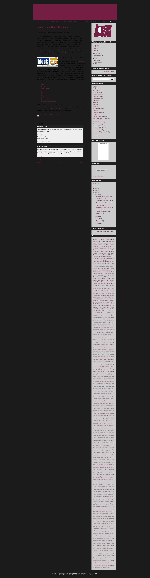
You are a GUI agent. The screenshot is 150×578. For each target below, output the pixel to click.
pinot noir (105, 241)
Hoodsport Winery (110, 435)
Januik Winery (105, 442)
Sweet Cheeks (96, 305)
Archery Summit (104, 373)
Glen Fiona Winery (97, 425)
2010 (96, 186)
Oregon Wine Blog (97, 476)
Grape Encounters (106, 332)
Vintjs (106, 531)
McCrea (102, 460)
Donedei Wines (100, 325)
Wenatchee (111, 536)
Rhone (94, 344)
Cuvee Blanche (96, 403)
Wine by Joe (96, 543)
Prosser (98, 342)
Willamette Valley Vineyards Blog (101, 132)
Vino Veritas (102, 531)
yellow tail (100, 364)
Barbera (99, 315)
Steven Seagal (105, 349)
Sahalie (109, 496)
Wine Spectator (104, 541)
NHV (102, 465)
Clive (104, 393)
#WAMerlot (100, 310)
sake (113, 558)
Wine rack (95, 359)
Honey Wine (104, 435)
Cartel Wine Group (97, 386)
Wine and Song (111, 541)
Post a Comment (41, 160)
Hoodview (95, 437)
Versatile (107, 530)
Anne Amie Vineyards (108, 371)
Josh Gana (96, 52)
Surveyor (95, 514)
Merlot (94, 271)
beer (42, 114)
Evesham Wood (108, 416)
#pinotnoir (104, 364)
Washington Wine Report (99, 128)
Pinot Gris (108, 246)
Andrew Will (111, 369)
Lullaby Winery (96, 455)
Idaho (97, 248)
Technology (105, 516)
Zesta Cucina (102, 546)
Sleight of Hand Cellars (105, 346)
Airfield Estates (106, 276)
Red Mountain (110, 244)
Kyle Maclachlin (96, 450)
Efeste (102, 415)
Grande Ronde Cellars (106, 427)
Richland (101, 492)
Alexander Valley (110, 312)
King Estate (44, 96)
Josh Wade (112, 443)
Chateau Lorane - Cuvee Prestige (104, 203)
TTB (102, 305)
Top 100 (108, 523)
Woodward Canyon (102, 359)
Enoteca (95, 329)
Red (110, 489)
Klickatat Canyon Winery (101, 449)
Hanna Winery (108, 430)
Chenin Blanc (96, 320)
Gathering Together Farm (105, 260)
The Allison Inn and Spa (101, 518)
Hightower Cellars (106, 334)
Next (108, 339)
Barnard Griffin (41, 52)
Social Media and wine (101, 508)
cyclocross (95, 553)
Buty (113, 383)
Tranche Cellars (96, 352)
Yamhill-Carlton (97, 308)
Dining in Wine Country (70, 21)
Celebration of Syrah (102, 319)
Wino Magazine (107, 543)
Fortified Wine (96, 295)
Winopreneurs (96, 135)
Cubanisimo (111, 401)
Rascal (94, 489)
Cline (102, 393)
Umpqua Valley (101, 354)
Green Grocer (104, 428)
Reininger (95, 491)
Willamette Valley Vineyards (48, 101)
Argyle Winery (111, 373)
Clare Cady (96, 48)
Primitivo (95, 486)
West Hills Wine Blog (98, 130)
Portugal (112, 484)
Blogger (96, 573)
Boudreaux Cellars (110, 315)
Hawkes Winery (96, 433)
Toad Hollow (103, 523)
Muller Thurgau (106, 302)
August (98, 223)
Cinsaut (98, 393)
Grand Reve (103, 295)
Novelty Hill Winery (110, 469)
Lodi (104, 454)
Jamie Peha (99, 442)
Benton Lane (96, 379)
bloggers (99, 550)
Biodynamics (103, 315)
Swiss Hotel (99, 514)
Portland (112, 283)
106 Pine (108, 364)
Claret (101, 320)
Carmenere (108, 384)
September (99, 221)
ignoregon (95, 106)
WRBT (94, 533)
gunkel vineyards (104, 557)
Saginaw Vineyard (104, 496)
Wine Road (98, 541)
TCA (94, 516)
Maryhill (106, 337)
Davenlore (103, 405)
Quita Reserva (96, 487)
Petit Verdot (111, 479)
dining (100, 241)
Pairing (112, 302)
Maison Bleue (100, 457)
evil (103, 555)
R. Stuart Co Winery (104, 487)
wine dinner (99, 276)
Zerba (94, 276)
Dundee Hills (105, 268)
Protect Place (103, 342)
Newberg (97, 339)
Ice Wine (112, 334)
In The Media (94, 21)
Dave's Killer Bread (110, 403)
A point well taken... (101, 205)
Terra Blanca (100, 246)
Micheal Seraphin (97, 62)
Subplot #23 (111, 513)
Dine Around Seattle (106, 406)
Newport (95, 253)
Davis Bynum (108, 405)
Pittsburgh (100, 482)
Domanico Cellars (108, 410)
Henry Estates (111, 433)
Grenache (108, 295)
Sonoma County (102, 254)
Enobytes (95, 104)
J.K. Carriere (109, 440)
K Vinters (106, 298)
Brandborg (109, 381)
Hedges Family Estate (102, 297)
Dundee (95, 280)
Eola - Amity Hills (106, 293)
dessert (94, 362)
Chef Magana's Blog (98, 94)
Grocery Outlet (96, 430)
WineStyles (101, 543)
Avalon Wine (96, 90)
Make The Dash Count (109, 457)
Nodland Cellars (103, 469)
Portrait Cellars (107, 484)
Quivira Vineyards (110, 342)
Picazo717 (99, 271)
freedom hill (98, 362)
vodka (103, 565)
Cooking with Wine (110, 396)
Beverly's (112, 379)
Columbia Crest (45, 88)
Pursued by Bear (103, 486)
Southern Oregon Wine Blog (100, 116)
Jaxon (110, 442)
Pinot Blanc (95, 481)
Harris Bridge (96, 281)
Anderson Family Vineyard (98, 314)
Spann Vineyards (110, 509)
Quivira (95, 303)
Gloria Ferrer (108, 330)
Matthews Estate (96, 460)
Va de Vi (107, 528)
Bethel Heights (107, 379)
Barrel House (104, 376)
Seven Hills (108, 501)
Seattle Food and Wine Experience (105, 303)
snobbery (104, 560)
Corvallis (107, 258)
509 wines (103, 312)
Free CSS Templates (91, 574)
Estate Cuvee (106, 415)
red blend (111, 251)
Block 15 (81, 61)
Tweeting (109, 352)
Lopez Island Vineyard (109, 454)
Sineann (102, 504)
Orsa (113, 476)
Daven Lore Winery (97, 405)
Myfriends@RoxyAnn (98, 108)
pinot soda (104, 558)
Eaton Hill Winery (110, 413)
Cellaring (109, 386)
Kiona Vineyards (101, 261)
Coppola (95, 398)
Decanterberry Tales (98, 98)
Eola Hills (51, 52)
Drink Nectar (96, 100)
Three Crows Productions (102, 521)
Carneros (112, 384)
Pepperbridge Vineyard (104, 479)
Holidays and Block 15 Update (52, 27)
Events (95, 241)
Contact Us (104, 21)
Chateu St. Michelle (110, 319)
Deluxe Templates (63, 574)
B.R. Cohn (95, 315)
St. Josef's (106, 511)
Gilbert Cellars (96, 270)
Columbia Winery (102, 322)
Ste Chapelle (64, 52)
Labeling (105, 335)
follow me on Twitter (109, 71)
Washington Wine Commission (106, 275)
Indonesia (105, 438)
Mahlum (94, 457)
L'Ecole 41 (102, 450)
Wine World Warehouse (109, 357)
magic (109, 557)
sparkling (108, 560)
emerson (100, 555)
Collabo (112, 395)
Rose (113, 344)
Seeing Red (97, 501)
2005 (113, 246)
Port (104, 271)
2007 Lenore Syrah (97, 366)
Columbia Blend (106, 320)
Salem (94, 346)
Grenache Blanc (110, 428)
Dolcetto (95, 325)
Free (108, 422)
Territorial (109, 516)
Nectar (94, 467)
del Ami (99, 553)
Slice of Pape (98, 506)
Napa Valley (107, 283)
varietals (106, 563)
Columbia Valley (97, 293)
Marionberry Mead (97, 459)
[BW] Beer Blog (97, 87)
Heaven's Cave (104, 433)
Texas (94, 518)
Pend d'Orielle (97, 263)
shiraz (100, 560)
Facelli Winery (103, 418)
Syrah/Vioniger (111, 514)
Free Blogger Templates (75, 574)
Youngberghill (96, 546)
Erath (42, 92)
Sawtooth (99, 499)
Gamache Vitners (103, 423)
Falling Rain (108, 418)
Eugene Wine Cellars (100, 416)
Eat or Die (95, 102)
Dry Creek (112, 325)
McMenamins (100, 283)
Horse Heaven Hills (106, 437)
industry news (104, 362)
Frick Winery (111, 422)
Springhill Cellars (100, 511)
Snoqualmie (44, 97)
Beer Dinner (106, 378)
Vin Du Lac (111, 530)
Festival (112, 293)
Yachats (112, 545)
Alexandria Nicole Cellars (107, 288)
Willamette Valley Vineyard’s (57, 108)
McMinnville (111, 270)
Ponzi (97, 484)
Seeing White (103, 501)
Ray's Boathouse (100, 489)
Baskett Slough (100, 378)
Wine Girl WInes (108, 540)
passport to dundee (97, 558)
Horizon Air (100, 437)
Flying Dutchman (101, 330)
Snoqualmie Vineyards (106, 506)
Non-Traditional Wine (104, 253)
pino (94, 364)
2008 (96, 190)
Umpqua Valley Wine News (100, 126)
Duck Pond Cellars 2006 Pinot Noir (104, 200)
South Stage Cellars (102, 509)
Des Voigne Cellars (110, 324)
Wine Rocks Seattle (106, 287)
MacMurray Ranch (101, 337)
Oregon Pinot (101, 244)
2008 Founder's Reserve (109, 366)
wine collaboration (96, 567)
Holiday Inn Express (97, 435)
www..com (103, 143)
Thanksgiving (96, 351)
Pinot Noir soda (108, 481)
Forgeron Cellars (105, 280)
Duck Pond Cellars (101, 411)
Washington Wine (97, 287)
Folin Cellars (104, 422)
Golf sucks (103, 425)
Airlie (42, 84)
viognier (100, 565)
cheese (103, 361)
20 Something (106, 310)
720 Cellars (106, 368)
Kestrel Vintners (107, 447)
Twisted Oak (104, 526)
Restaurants (100, 491)
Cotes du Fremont (110, 322)
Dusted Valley (102, 249)
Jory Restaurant (106, 443)
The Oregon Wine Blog (71, 573)
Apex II (112, 314)
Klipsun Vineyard (110, 449)
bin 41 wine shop (110, 548)
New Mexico (105, 467)
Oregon (56, 114)
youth (108, 567)
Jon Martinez (100, 443)
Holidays (51, 114)
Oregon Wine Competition (106, 476)
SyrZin (106, 514)
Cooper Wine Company (108, 266)
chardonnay (105, 256)
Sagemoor (98, 496)
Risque (104, 492)
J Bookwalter (100, 298)
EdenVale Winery (96, 415)
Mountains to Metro (108, 464)
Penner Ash (99, 341)
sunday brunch (99, 562)
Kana (110, 298)
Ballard (109, 374)
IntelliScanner (96, 440)
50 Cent (102, 368)
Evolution (103, 329)
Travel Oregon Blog (98, 124)
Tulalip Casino (99, 526)
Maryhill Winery (110, 459)
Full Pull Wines (96, 423)
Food (94, 248)
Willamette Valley (97, 256)
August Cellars (104, 374)
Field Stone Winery (106, 420)
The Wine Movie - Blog (99, 122)
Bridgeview (44, 86)
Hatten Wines (111, 432)
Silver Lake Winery (107, 503)
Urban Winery (103, 528)
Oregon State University (98, 474)
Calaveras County (101, 384)
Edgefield (112, 268)
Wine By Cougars (101, 540)
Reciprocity (106, 489)
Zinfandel (107, 546)
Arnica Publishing (96, 374)
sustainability (106, 562)
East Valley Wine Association (107, 327)
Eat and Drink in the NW (101, 413)
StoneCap (106, 513)
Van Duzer (103, 530)
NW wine (105, 465)
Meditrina (99, 302)
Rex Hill (112, 491)
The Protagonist (96, 519)
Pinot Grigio (101, 481)
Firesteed (44, 94)
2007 (96, 192)
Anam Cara (107, 265)
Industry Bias (111, 438)
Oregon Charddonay (110, 472)
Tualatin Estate (103, 352)
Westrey (94, 538)
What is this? (103, 158)
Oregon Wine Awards (98, 112)
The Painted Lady (110, 518)
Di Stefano (99, 406)
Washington (110, 239)
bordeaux (99, 361)
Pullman (98, 486)
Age (110, 368)
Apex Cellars (107, 314)
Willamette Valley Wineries (102, 538)
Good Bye (108, 425)
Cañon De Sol (104, 386)
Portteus (104, 341)
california (112, 243)
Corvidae (99, 398)
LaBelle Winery (108, 450)
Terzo (113, 516)
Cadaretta (95, 384)
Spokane (95, 511)
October (98, 218)
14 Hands (112, 364)
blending (95, 550)
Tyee (100, 265)
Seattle (95, 244)
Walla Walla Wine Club (101, 533)
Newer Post (39, 162)
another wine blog (97, 88)
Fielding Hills (111, 329)
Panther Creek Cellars (109, 477)
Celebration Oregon (109, 290)
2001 (110, 310)
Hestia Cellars (99, 334)
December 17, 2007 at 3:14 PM (43, 141)
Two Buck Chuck (110, 526)
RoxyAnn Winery (107, 494)
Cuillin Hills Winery (102, 324)
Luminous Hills (103, 455)
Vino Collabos (96, 531)
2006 (104, 246)
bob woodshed (105, 550)
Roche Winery (99, 344)
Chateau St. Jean (109, 292)
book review (106, 308)
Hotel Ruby (99, 438)
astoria (97, 548)
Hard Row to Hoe (101, 432)
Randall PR (111, 487)
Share (38, 117)
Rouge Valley (96, 494)
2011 (96, 183)
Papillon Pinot (96, 479)
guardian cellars (96, 557)
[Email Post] (38, 115)
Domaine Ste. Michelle (98, 410)
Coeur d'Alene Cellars (103, 395)
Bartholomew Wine (98, 290)
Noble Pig (95, 110)
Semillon (98, 346)
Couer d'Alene (106, 398)
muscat (112, 557)
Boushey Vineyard (97, 317)
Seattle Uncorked (105, 499)
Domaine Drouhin (110, 408)
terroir (96, 364)
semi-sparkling (96, 560)
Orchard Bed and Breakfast (99, 472)
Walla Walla (111, 254)
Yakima (112, 307)
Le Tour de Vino (110, 249)
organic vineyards (110, 362)
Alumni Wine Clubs (105, 369)
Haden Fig (102, 430)
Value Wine (97, 530)
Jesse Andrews (97, 45)
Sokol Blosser (45, 99)
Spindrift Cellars (106, 263)
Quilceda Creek (111, 486)
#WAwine (95, 288)
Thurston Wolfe (107, 305)
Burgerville (109, 383)
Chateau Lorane (97, 292)
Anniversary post (96, 373)
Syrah (94, 246)
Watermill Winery (107, 535)
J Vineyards (104, 440)
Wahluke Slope (96, 356)
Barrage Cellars (96, 376)
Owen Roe (95, 477)
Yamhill (108, 359)
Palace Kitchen (101, 477)
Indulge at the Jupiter (98, 335)
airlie (102, 308)
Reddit (112, 489)
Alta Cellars (98, 369)
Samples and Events (55, 21)
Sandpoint (95, 499)
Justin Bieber (96, 445)
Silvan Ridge (99, 503)
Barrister (109, 376)
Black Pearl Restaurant (101, 381)
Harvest (106, 432)
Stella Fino (99, 349)
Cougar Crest (96, 324)
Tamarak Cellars (98, 516)
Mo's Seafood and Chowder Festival (103, 462)
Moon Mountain (100, 464)
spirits (112, 287)
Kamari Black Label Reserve (105, 445)
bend (106, 548)
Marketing (104, 459)
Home (37, 21)
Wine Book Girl (97, 133)
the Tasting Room (100, 563)
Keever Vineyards (100, 447)
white (110, 256)
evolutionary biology (109, 555)
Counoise (112, 398)
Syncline (112, 285)
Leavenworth (98, 452)
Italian (100, 440)
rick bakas (109, 558)
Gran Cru (99, 427)
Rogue (110, 344)
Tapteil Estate (111, 349)
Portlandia (101, 484)
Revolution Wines (106, 491)
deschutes (103, 553)
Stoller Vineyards (100, 513)
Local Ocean (99, 454)
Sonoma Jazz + (100, 347)
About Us (44, 21)
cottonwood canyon (109, 361)
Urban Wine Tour (96, 528)
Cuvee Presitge (103, 403)
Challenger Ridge (103, 388)
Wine (95, 239)
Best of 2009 (101, 379)
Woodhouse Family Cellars (103, 545)
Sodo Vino (109, 508)
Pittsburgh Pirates (105, 482)
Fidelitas (107, 329)
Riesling (108, 271)
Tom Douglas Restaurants (108, 351)
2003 (99, 288)
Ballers (112, 374)
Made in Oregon (110, 455)
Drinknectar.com (106, 325)
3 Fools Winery (96, 368)
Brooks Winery (103, 383)
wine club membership (109, 565)
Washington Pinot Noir (106, 356)
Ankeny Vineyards (97, 371)
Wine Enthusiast (100, 357)
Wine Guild (106, 307)
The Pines (101, 351)
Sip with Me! (96, 114)
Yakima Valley (104, 251)
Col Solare (99, 266)
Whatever (106, 243)
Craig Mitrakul (108, 400)
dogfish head (108, 553)
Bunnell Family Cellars (105, 317)
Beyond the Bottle (97, 92)
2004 (103, 265)
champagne (111, 550)
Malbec (107, 300)
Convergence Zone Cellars (99, 396)
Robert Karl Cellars (110, 492)
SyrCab (103, 514)
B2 (107, 374)
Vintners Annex (111, 531)
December (99, 194)
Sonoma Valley (97, 285)
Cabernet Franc (101, 278)
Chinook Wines (101, 391)
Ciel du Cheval (108, 391)
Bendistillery (111, 378)
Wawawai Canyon (104, 536)
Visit (99, 176)
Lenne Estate (105, 452)
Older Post (82, 162)
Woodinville (96, 251)
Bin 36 (94, 381)
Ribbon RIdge (96, 492)
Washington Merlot (110, 533)
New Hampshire (99, 467)
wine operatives (104, 567)
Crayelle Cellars (98, 401)
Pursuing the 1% (100, 213)
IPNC (106, 270)
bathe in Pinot (102, 548)
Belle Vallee (96, 258)
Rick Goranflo (96, 57)
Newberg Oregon (103, 339)
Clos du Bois (108, 393)
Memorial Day (108, 460)
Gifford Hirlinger (111, 423)
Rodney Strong (105, 344)
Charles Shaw (111, 388)
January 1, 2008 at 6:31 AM (43, 156)
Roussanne (101, 494)
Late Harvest (100, 300)
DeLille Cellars (97, 268)
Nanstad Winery (111, 465)
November (99, 216)
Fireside (100, 422)
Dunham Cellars (96, 327)
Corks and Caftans (98, 96)
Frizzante (112, 280)
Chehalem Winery (107, 389)
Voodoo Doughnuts (109, 354)
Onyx (111, 339)
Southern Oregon (105, 285)
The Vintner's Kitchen (105, 519)
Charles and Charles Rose (98, 389)
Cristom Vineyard (105, 401)
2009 (96, 188)
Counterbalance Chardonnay (99, 400)
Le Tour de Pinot (83, 21)
